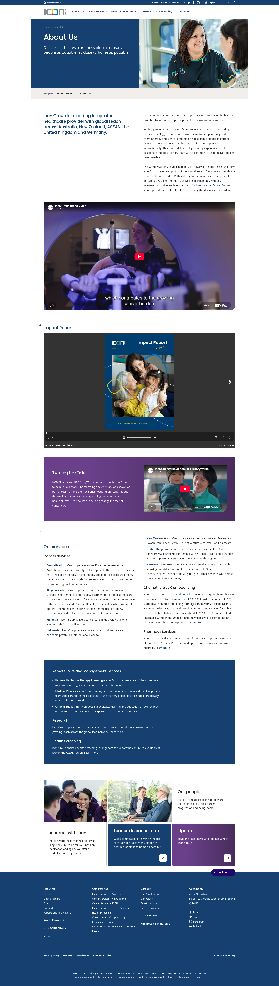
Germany (152, 564)
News (47, 936)
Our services (84, 93)
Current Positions (150, 908)
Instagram (198, 921)
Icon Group (229, 955)
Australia (52, 565)
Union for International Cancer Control (207, 185)
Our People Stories (151, 894)
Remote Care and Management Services (114, 926)
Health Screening (101, 912)
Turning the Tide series (82, 491)
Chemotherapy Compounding (108, 917)
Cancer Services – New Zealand (109, 898)
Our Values (147, 898)
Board (47, 903)
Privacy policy (51, 955)
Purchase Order (102, 955)
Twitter (197, 917)
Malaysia (52, 619)
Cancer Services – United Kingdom (111, 908)
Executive (49, 894)
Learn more (194, 622)
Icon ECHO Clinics (55, 928)
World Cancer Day (170, 2)
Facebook (198, 912)
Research (97, 931)
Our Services (96, 11)
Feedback (68, 955)
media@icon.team (199, 894)
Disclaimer (83, 955)
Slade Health (183, 594)
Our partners (51, 908)
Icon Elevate (149, 915)
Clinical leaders (52, 898)
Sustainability (164, 11)
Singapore (53, 590)
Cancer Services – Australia (106, 894)
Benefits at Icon (149, 903)
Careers (145, 11)
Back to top (225, 872)
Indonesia (52, 630)
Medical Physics (65, 691)
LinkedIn (197, 926)
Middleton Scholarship (155, 923)
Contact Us (183, 11)
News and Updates (122, 11)
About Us (77, 11)
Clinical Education (67, 706)
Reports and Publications (57, 912)
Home (155, 2)
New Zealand (155, 538)
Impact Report (65, 93)
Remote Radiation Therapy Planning (79, 680)
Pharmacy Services (102, 922)
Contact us (196, 888)
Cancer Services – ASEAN (105, 903)
